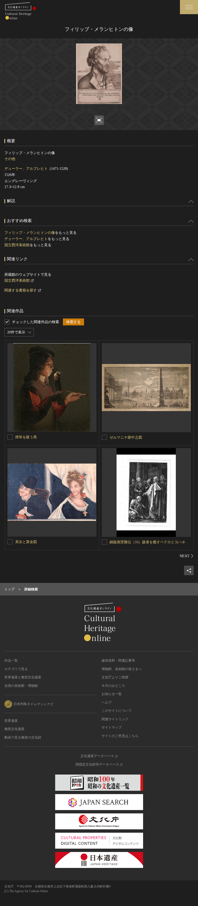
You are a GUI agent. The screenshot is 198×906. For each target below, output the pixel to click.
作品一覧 (11, 660)
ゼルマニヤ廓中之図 (126, 437)
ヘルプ (107, 702)
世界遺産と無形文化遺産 (22, 677)
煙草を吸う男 (26, 437)
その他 (9, 159)
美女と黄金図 (26, 542)
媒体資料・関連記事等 (118, 660)
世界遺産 (11, 721)
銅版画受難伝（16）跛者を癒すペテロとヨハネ (147, 542)
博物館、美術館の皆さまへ (122, 669)
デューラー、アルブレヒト (26, 169)
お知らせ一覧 (112, 694)
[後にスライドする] (187, 556)
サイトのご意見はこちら (120, 736)
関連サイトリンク (115, 719)
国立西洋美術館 (17, 245)
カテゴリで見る (16, 669)
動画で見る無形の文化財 (22, 737)
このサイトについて (117, 711)
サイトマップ (112, 727)
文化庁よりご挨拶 (115, 677)
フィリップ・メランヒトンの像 (29, 233)
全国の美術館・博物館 (21, 686)
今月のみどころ (113, 686)
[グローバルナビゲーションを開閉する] (189, 7)
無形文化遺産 (14, 729)
